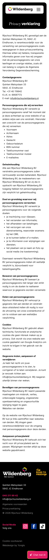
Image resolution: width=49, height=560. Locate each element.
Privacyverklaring (11, 508)
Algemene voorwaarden (14, 504)
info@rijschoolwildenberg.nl (24, 98)
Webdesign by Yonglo (13, 545)
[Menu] (39, 9)
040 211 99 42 (10, 495)
